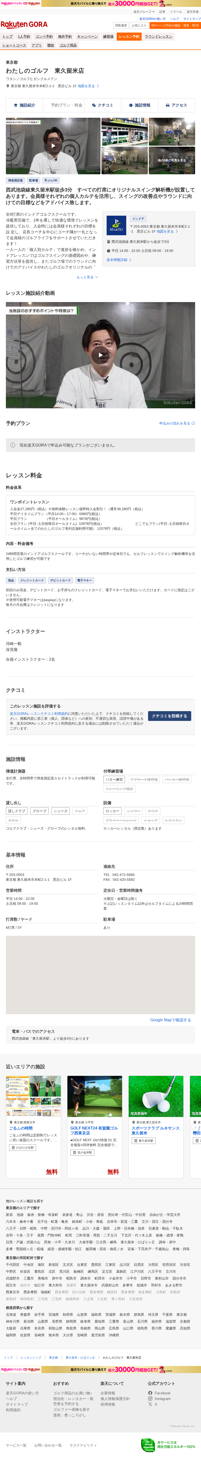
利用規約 (13, 1410)
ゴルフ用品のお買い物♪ (72, 1393)
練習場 (108, 36)
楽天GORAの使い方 (152, 19)
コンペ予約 (44, 36)
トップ (7, 36)
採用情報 (107, 1404)
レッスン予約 (129, 36)
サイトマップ (192, 19)
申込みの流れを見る (174, 423)
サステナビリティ (83, 1445)
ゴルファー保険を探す (71, 1409)
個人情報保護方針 (115, 1399)
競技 (50, 45)
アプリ (37, 45)
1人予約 (24, 36)
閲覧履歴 (121, 25)
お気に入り (139, 25)
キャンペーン (87, 36)
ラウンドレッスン (158, 36)
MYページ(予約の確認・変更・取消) (175, 25)
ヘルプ (174, 19)
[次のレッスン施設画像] (195, 1127)
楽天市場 (193, 11)
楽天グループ (142, 11)
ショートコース (14, 45)
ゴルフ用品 (68, 45)
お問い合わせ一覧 (48, 1445)
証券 (162, 11)
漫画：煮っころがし (69, 1415)
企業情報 (107, 1393)
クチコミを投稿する (169, 716)
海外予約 (65, 36)
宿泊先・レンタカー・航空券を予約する (73, 1401)
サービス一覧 (16, 1445)
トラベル (176, 11)
